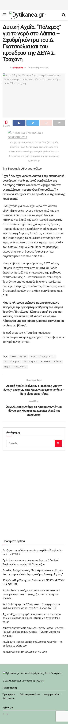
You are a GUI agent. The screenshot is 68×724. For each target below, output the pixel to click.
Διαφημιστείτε (51, 694)
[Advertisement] (34, 4)
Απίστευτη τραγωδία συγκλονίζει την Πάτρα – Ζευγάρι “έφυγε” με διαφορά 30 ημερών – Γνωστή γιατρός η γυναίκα (33, 632)
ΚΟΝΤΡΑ (45, 361)
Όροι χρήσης (9, 694)
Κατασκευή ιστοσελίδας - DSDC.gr (27, 681)
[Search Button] (58, 443)
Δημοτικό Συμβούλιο (42, 356)
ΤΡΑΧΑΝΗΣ (20, 366)
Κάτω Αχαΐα (30, 361)
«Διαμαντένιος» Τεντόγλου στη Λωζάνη (25, 651)
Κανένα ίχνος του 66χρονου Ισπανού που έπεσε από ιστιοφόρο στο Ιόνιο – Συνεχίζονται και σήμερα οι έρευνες (31, 594)
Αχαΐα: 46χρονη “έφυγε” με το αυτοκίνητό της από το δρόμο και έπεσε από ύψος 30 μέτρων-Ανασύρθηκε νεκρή (32, 618)
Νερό (7, 366)
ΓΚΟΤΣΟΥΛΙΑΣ (19, 356)
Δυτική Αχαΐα (12, 361)
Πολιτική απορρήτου (30, 694)
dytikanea (18, 67)
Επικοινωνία (8, 698)
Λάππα (57, 361)
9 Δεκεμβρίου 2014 (38, 67)
